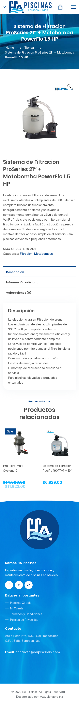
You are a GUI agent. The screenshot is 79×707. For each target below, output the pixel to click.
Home (9, 47)
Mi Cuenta (16, 608)
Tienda (29, 47)
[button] (69, 86)
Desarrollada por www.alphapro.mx (39, 696)
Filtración (26, 254)
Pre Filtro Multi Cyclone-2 (13, 468)
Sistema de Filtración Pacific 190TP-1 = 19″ (57, 468)
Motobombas (43, 254)
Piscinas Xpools (20, 603)
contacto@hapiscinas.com (37, 652)
